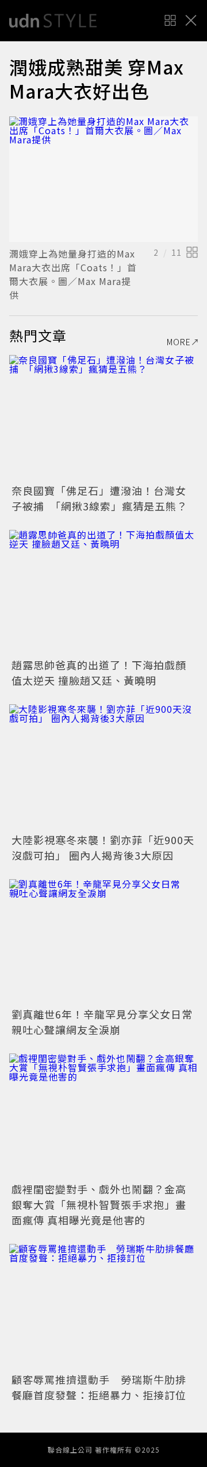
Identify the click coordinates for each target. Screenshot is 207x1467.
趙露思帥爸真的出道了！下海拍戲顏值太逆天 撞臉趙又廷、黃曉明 (99, 672)
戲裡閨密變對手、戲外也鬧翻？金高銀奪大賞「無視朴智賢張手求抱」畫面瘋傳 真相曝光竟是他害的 (99, 1204)
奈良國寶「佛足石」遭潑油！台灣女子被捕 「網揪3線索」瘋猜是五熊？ (99, 498)
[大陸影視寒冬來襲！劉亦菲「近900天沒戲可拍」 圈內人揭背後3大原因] (103, 767)
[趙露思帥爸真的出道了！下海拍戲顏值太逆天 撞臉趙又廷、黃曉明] (103, 593)
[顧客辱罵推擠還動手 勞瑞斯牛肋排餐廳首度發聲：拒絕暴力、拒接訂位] (103, 1307)
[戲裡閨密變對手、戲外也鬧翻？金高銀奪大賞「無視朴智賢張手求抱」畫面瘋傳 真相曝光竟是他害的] (103, 1116)
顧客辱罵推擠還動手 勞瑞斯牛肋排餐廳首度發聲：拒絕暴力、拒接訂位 (99, 1387)
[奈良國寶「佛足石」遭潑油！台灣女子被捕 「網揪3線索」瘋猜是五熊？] (103, 418)
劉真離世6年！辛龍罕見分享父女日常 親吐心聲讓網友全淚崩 (108, 1021)
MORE (179, 342)
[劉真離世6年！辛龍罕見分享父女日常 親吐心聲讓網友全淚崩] (103, 942)
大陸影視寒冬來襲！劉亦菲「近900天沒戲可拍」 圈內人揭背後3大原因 (103, 847)
